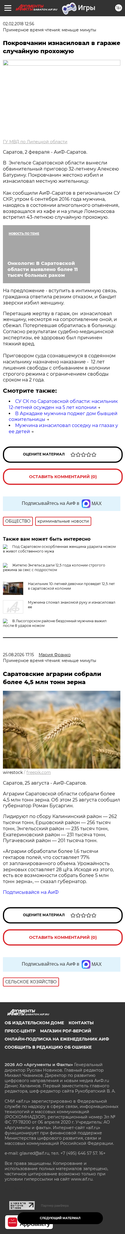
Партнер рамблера (55, 1205)
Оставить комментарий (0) (63, 476)
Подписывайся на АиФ (31, 892)
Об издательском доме (34, 1022)
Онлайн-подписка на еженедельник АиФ (57, 1039)
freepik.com (38, 772)
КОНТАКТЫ (81, 1022)
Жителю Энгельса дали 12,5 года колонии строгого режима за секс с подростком (54, 567)
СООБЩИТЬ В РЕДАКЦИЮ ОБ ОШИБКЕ (48, 1047)
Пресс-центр (20, 1031)
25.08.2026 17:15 (18, 654)
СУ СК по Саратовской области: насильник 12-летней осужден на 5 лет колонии (63, 404)
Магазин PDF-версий (65, 1031)
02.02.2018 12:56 (18, 23)
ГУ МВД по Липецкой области (35, 141)
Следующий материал (60, 1218)
